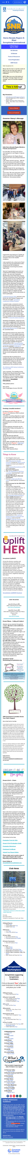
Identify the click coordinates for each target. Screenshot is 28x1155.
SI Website (14, 53)
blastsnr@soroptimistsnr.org (12, 1108)
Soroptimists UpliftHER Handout (12, 593)
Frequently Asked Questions (16, 317)
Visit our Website (14, 108)
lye (17, 925)
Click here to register (14, 616)
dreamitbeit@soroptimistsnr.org (12, 862)
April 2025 (10, 1035)
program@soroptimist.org (16, 467)
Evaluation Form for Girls (10, 840)
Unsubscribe (5, 1145)
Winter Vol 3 (10, 1092)
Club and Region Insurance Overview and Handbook (15, 516)
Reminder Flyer (10, 1025)
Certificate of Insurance (17, 519)
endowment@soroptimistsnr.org (15, 758)
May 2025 (9, 1032)
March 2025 (10, 1053)
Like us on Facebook (14, 112)
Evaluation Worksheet (9, 846)
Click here (20, 443)
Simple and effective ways (10, 328)
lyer (11, 924)
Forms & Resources (14, 56)
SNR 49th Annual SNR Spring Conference (15, 97)
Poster (19, 938)
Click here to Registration (14, 607)
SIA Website (14, 50)
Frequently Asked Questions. (16, 495)
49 (3, 367)
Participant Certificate (9, 849)
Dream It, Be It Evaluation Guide (12, 843)
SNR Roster (14, 62)
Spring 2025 (11, 1071)
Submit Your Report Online (11, 852)
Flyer (13, 926)
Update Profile (12, 1145)
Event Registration (14, 59)
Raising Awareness (11, 938)
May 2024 (10, 1080)
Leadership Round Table (9, 296)
